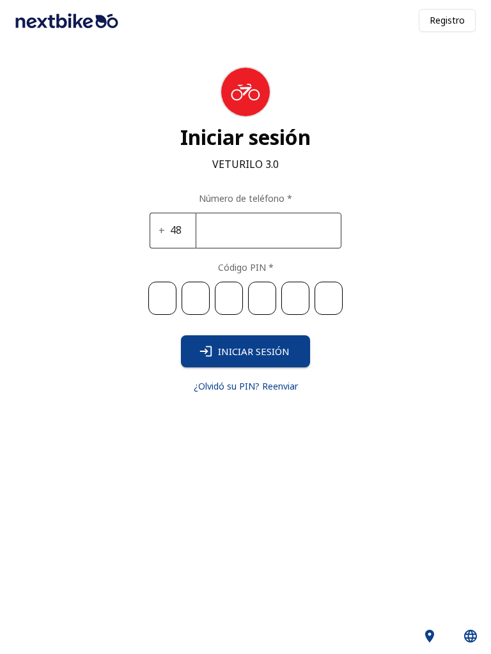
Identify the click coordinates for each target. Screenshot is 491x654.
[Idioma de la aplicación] (470, 636)
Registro (447, 20)
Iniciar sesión (254, 351)
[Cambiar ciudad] (429, 636)
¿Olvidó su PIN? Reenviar (246, 386)
